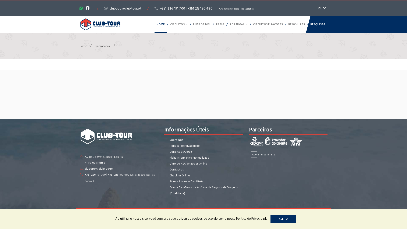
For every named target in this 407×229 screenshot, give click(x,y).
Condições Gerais (181, 151)
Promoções (102, 45)
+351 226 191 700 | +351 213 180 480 (207, 8)
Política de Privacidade (185, 145)
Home (161, 24)
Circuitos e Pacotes (268, 24)
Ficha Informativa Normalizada (189, 157)
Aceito (283, 219)
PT (320, 8)
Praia (220, 24)
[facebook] (89, 8)
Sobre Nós (176, 139)
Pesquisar (317, 24)
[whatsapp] (82, 8)
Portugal (237, 24)
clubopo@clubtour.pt (125, 8)
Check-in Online (180, 175)
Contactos (177, 169)
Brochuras (296, 24)
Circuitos (177, 24)
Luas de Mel (201, 24)
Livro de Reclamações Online (188, 163)
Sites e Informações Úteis (186, 181)
